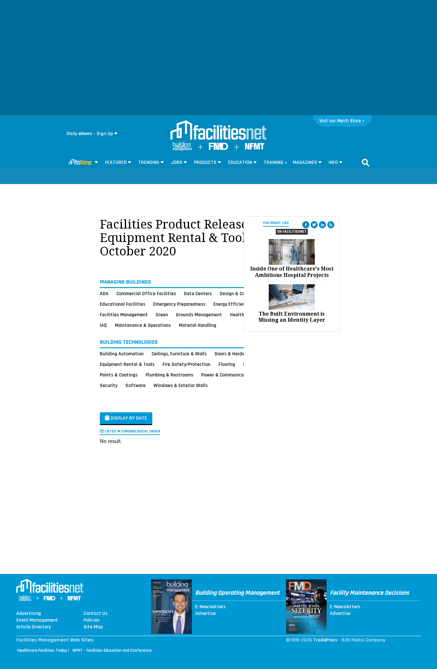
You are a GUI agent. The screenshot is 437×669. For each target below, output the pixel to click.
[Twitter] (314, 224)
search (365, 162)
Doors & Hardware (233, 354)
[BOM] (182, 149)
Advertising (28, 613)
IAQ (103, 325)
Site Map (93, 627)
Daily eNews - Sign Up (90, 133)
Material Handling (197, 325)
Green (162, 314)
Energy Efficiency (231, 304)
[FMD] (218, 148)
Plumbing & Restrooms (169, 375)
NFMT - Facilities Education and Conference (112, 650)
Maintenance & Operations (143, 325)
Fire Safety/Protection (187, 364)
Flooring (227, 364)
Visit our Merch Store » (341, 121)
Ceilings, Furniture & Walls (179, 354)
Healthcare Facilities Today (42, 650)
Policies (91, 620)
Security (108, 385)
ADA (104, 293)
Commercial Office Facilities (146, 293)
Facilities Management (124, 314)
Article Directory (33, 627)
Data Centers (198, 293)
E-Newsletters (210, 606)
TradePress (325, 640)
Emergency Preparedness (179, 304)
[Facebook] (305, 224)
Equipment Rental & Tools (127, 364)
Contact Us (95, 613)
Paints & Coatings (119, 375)
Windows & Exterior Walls (181, 385)
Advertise (205, 613)
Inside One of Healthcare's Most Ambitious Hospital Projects (292, 272)
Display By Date (128, 418)
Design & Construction (243, 293)
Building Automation (122, 354)
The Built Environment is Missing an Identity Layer (291, 317)
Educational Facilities (122, 304)
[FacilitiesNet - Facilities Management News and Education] (218, 130)
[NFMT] (254, 148)
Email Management (37, 620)
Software (135, 385)
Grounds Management (199, 314)
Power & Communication (226, 375)
